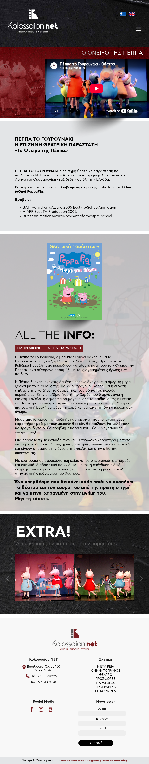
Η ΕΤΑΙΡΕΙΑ (105, 666)
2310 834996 (47, 675)
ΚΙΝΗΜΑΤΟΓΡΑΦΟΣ (105, 670)
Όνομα (102, 709)
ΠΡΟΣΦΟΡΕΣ (105, 678)
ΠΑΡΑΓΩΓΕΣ (105, 682)
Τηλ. (33, 675)
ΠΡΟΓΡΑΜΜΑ (105, 687)
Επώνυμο (102, 718)
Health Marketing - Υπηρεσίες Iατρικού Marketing (94, 760)
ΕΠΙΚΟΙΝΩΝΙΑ (105, 691)
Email (102, 728)
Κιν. (33, 682)
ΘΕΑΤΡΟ (105, 674)
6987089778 (47, 682)
